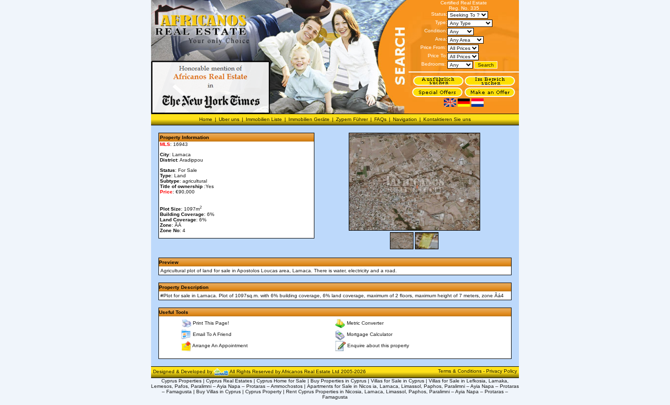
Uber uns (229, 119)
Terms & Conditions (460, 371)
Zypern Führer (352, 119)
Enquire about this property (378, 345)
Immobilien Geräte (309, 119)
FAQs (380, 119)
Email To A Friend (212, 334)
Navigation (405, 119)
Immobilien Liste (264, 119)
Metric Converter (365, 323)
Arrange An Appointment (220, 345)
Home (205, 119)
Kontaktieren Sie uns (447, 119)
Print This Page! (211, 323)
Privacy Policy (501, 371)
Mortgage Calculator (369, 334)
